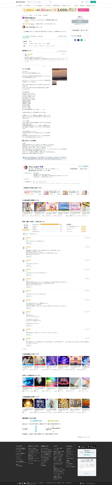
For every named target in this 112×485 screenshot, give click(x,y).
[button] (80, 36)
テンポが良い (31, 43)
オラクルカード (41, 45)
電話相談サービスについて (83, 437)
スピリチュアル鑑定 (37, 15)
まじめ (44, 43)
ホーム (23, 15)
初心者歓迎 (48, 43)
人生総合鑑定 (45, 15)
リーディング (35, 45)
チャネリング (47, 45)
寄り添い (39, 43)
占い (27, 15)
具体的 (36, 43)
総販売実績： (38, 27)
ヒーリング (53, 45)
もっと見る (27, 61)
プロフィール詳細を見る (83, 166)
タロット (30, 45)
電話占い (31, 15)
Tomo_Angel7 (34, 167)
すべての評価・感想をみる (62, 51)
